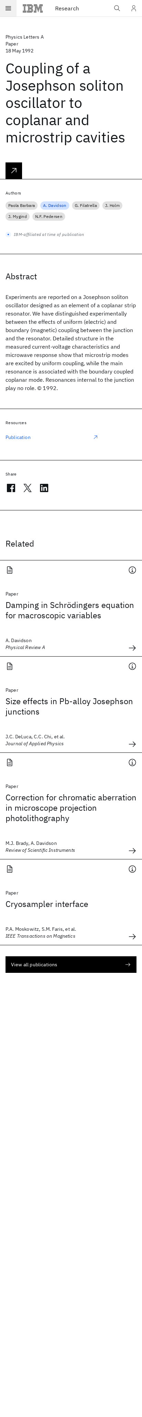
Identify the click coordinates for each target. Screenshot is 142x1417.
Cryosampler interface (47, 904)
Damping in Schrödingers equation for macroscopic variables (70, 610)
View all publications (34, 964)
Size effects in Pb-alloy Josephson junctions (69, 706)
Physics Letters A (25, 37)
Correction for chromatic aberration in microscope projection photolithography (71, 807)
